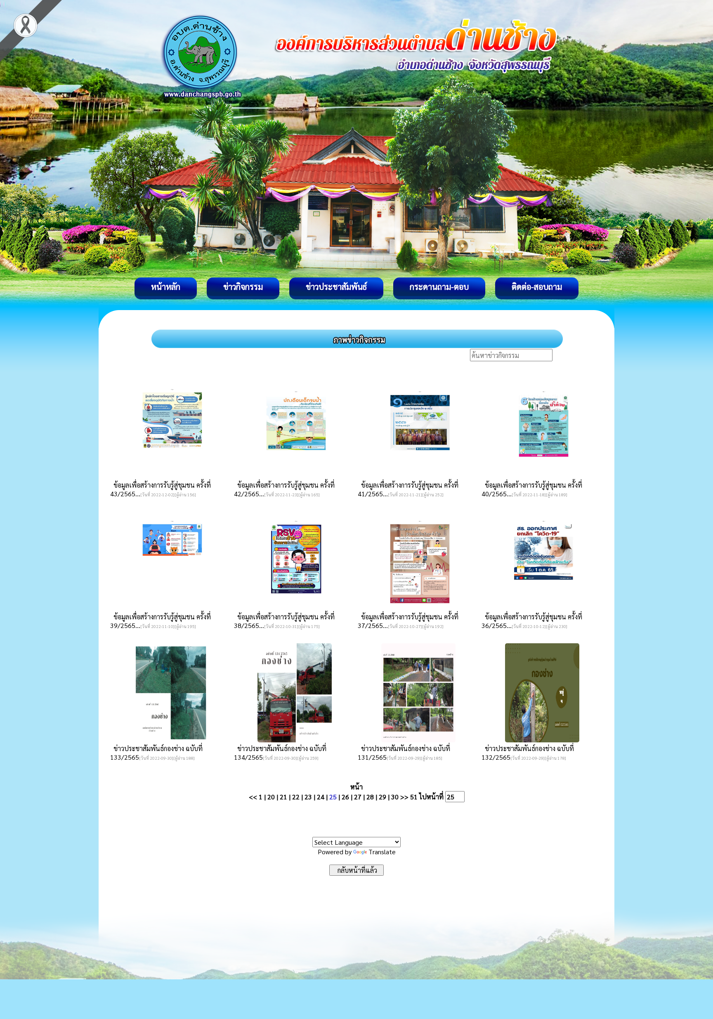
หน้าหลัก (165, 286)
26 (345, 796)
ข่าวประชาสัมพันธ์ (336, 286)
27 (357, 796)
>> (404, 796)
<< (253, 796)
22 (296, 796)
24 (320, 796)
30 (395, 796)
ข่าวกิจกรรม (243, 286)
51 (414, 796)
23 (308, 796)
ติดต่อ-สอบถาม (537, 286)
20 (271, 796)
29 (382, 796)
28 (370, 796)
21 (283, 796)
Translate (382, 851)
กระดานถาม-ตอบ (439, 286)
